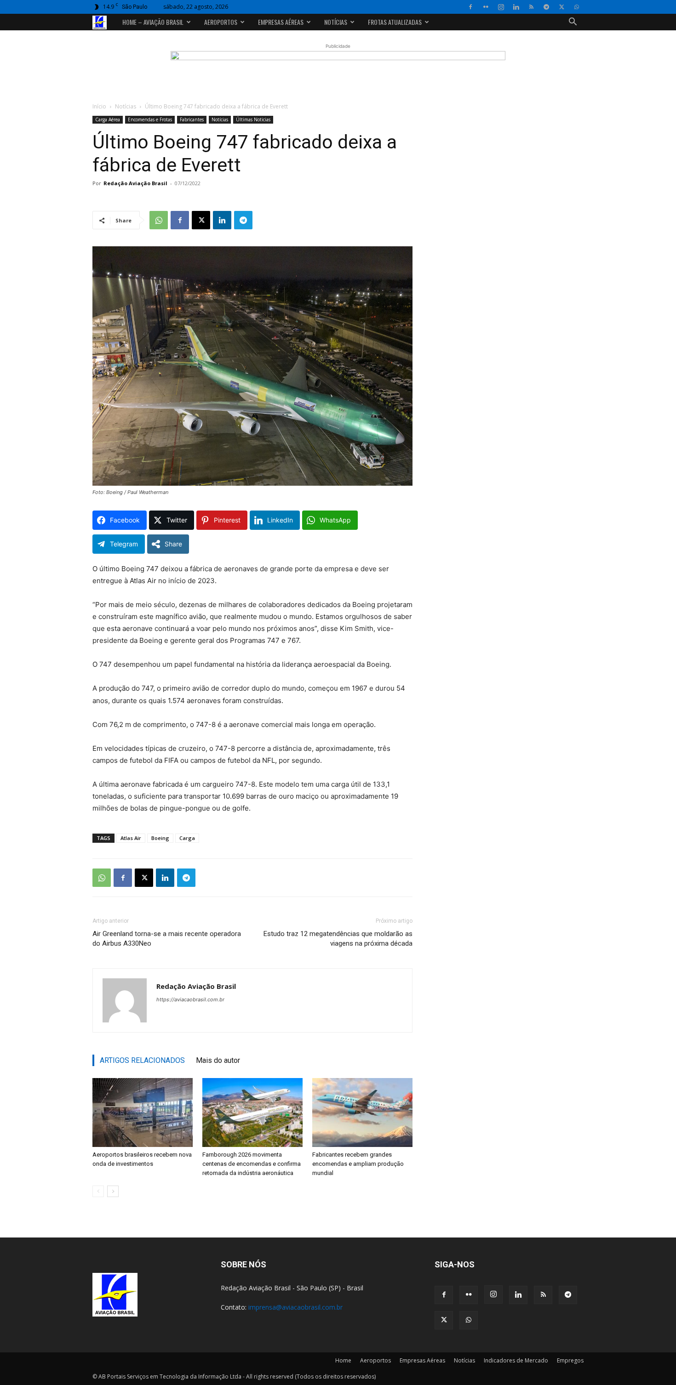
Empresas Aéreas (281, 22)
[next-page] (113, 1191)
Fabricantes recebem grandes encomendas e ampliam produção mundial (358, 1163)
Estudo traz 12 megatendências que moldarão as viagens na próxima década (338, 939)
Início (99, 106)
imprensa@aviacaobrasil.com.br (295, 1307)
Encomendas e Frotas (150, 119)
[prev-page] (98, 1191)
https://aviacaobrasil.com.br (190, 999)
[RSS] (531, 7)
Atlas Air (130, 837)
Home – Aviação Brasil (152, 22)
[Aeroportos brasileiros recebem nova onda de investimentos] (142, 1112)
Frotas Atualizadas (395, 22)
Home (343, 1360)
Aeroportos (220, 22)
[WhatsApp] (577, 7)
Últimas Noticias (253, 119)
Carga (187, 837)
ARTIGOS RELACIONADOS (142, 1060)
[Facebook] (470, 7)
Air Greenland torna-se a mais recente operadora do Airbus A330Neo (166, 939)
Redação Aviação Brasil (135, 183)
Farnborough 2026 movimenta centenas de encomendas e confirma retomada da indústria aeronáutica (251, 1163)
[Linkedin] (516, 7)
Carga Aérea (107, 119)
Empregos (570, 1360)
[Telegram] (546, 7)
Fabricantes (192, 119)
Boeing (160, 837)
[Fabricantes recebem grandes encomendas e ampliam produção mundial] (362, 1112)
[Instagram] (501, 7)
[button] (572, 22)
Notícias (335, 22)
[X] (561, 7)
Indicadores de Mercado (516, 1360)
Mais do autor (218, 1060)
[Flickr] (486, 7)
